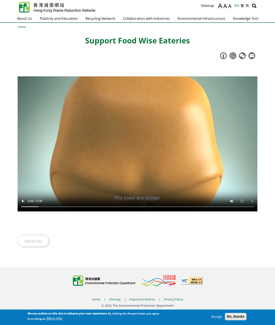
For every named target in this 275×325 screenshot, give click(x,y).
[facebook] (224, 55)
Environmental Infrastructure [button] (201, 18)
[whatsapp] (233, 55)
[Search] (254, 6)
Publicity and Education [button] (59, 18)
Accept (216, 316)
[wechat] (243, 55)
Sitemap (207, 5)
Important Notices (142, 299)
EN (236, 5)
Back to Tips (33, 241)
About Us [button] (24, 18)
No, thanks (235, 316)
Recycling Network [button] (100, 18)
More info (54, 318)
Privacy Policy (173, 299)
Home (22, 27)
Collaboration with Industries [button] (146, 18)
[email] (252, 55)
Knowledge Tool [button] (245, 18)
